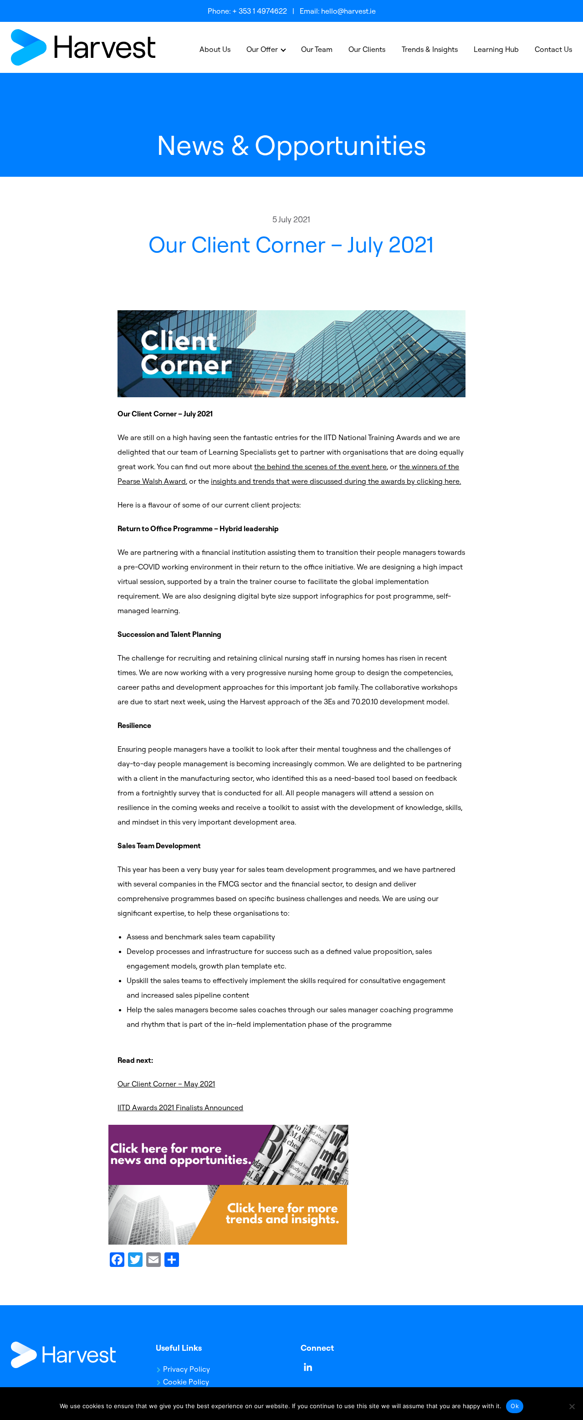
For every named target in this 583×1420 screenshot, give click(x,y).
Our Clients (366, 49)
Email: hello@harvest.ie (338, 10)
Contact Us (553, 49)
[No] (571, 1406)
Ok (515, 1406)
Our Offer (262, 49)
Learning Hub (496, 49)
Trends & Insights (430, 49)
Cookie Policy (186, 1381)
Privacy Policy (186, 1369)
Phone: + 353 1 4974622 (247, 10)
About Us (214, 49)
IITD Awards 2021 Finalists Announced (180, 1107)
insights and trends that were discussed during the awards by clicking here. (336, 481)
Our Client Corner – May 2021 (166, 1083)
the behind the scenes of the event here (320, 466)
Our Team (316, 49)
